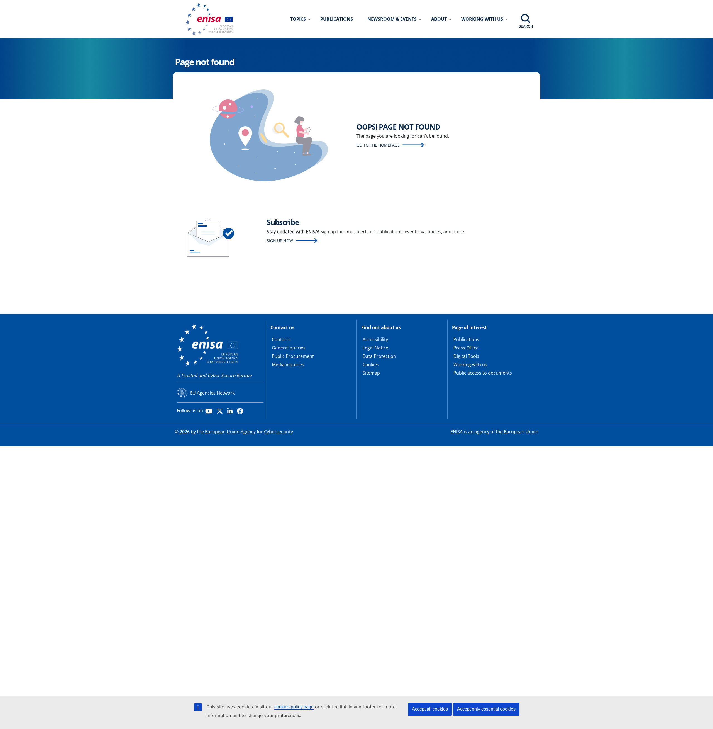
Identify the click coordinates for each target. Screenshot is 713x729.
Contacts (281, 339)
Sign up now (280, 240)
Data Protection (379, 356)
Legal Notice (375, 348)
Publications (336, 19)
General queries (289, 348)
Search (526, 26)
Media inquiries (288, 364)
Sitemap (371, 373)
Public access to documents (482, 373)
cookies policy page (294, 706)
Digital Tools (466, 356)
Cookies (371, 364)
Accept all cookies (430, 709)
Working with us (470, 364)
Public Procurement (293, 356)
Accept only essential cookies (486, 709)
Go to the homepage (378, 145)
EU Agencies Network (212, 393)
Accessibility (375, 339)
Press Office (465, 348)
